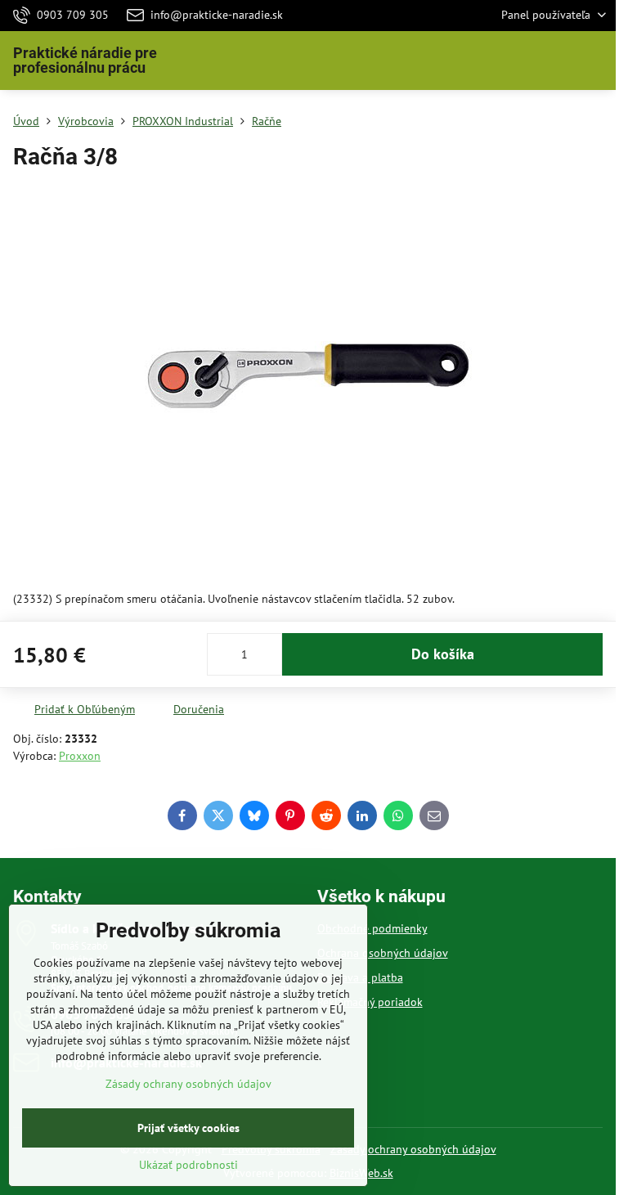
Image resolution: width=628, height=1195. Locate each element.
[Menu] (596, 60)
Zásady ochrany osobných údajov (413, 1149)
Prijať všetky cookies (188, 1128)
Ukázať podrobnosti (188, 1164)
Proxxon (80, 755)
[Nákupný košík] (556, 60)
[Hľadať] (517, 60)
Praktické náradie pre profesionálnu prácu (85, 60)
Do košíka (442, 654)
